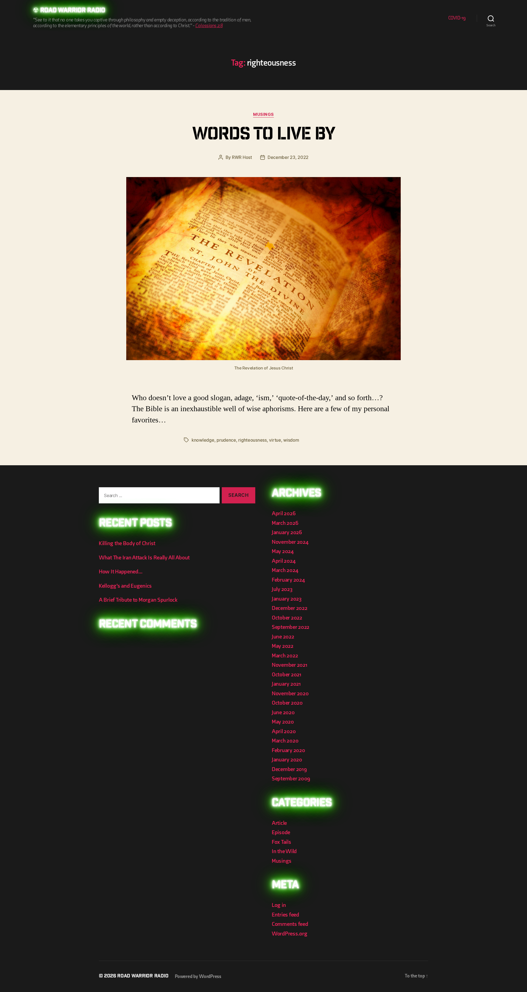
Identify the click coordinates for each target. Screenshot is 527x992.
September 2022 (290, 627)
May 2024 (283, 551)
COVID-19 (457, 18)
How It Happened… (120, 571)
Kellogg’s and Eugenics (125, 585)
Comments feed (290, 924)
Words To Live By (263, 135)
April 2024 (283, 560)
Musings (263, 114)
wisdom (291, 440)
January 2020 (287, 759)
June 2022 (283, 636)
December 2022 (289, 608)
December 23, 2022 (288, 157)
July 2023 (282, 589)
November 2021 (289, 665)
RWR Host (242, 157)
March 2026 (285, 523)
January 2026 (287, 532)
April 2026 (283, 513)
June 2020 (283, 712)
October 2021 (286, 674)
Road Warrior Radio (72, 11)
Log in (279, 905)
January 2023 (287, 598)
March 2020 (285, 740)
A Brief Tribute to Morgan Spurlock (138, 599)
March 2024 (285, 570)
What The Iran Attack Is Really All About (144, 557)
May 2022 (282, 646)
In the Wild (284, 851)
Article (279, 823)
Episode (281, 832)
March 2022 (285, 655)
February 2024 (288, 579)
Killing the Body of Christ (127, 543)
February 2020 (288, 750)
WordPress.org (289, 933)
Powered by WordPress (198, 976)
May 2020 (283, 721)
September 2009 (291, 778)
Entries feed (285, 914)
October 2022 (287, 617)
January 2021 (286, 683)
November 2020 (290, 693)
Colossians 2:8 (209, 26)
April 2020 (284, 731)
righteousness (252, 440)
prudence (226, 440)
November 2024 (290, 542)
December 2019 (289, 769)
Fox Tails (281, 842)
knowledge (203, 440)
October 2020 (287, 702)
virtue (275, 440)
